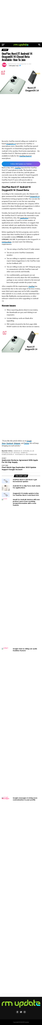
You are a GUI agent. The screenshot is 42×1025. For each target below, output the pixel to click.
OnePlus (18, 168)
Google (17, 452)
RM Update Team (14, 65)
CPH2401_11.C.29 (8, 452)
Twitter (26, 443)
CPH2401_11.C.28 (29, 451)
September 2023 (31, 454)
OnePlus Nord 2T (25, 156)
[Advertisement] (21, 21)
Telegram (17, 443)
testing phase (6, 242)
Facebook (9, 443)
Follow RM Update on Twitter (21, 164)
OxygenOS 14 (11, 144)
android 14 (18, 451)
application (24, 218)
